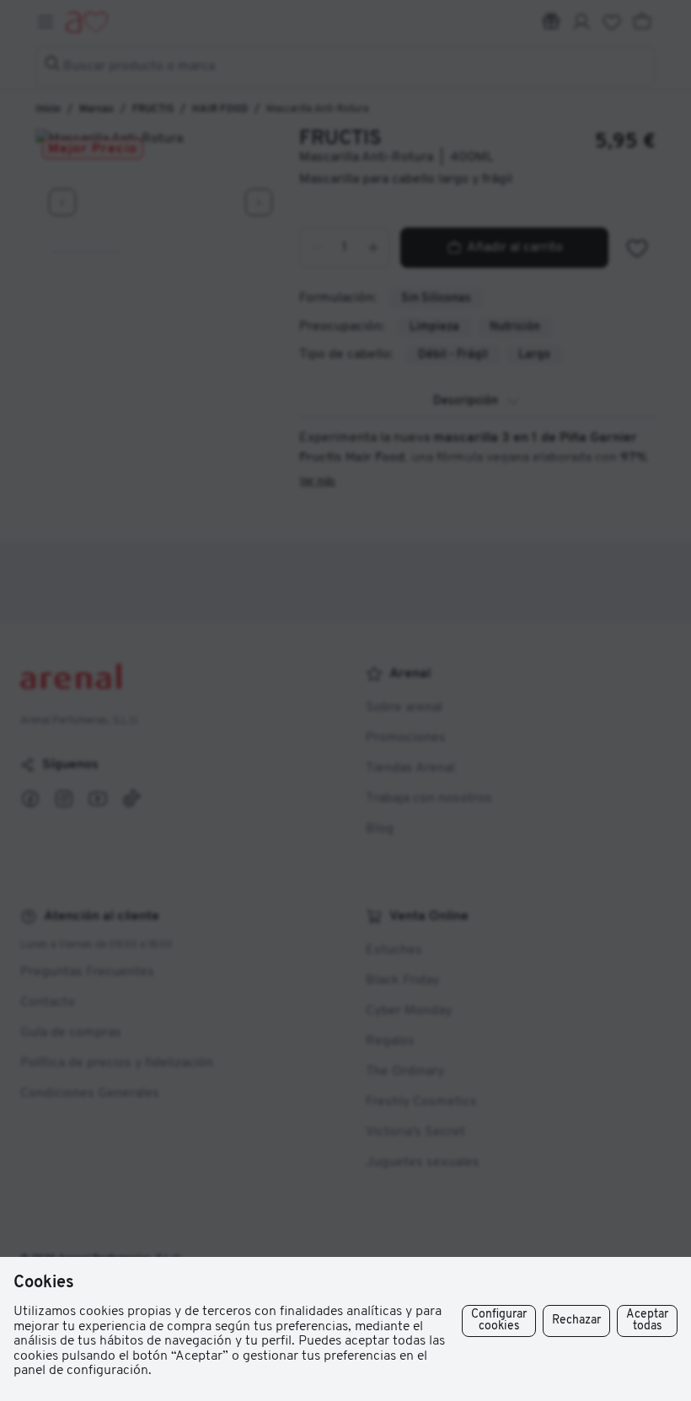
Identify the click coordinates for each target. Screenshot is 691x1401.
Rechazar (576, 1320)
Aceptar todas (647, 1320)
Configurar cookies (499, 1320)
